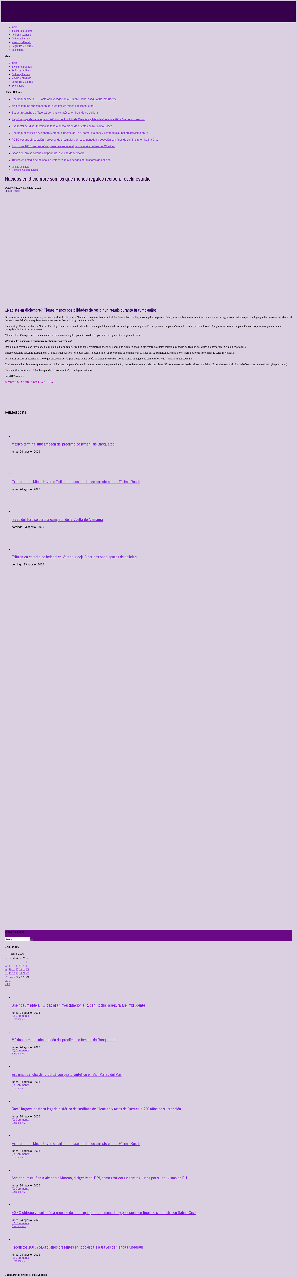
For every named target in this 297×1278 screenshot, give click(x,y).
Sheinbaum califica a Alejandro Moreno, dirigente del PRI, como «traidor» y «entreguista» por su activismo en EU (80, 132)
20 (20, 973)
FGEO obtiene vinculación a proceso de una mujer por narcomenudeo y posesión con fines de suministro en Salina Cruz (85, 139)
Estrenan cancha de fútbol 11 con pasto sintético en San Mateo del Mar (55, 112)
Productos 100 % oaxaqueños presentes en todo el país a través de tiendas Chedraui (63, 146)
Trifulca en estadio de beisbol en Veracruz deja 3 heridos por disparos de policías (61, 159)
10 (10, 969)
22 (27, 973)
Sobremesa (18, 50)
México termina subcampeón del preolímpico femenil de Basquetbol (53, 105)
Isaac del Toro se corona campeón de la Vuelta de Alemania (48, 153)
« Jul (7, 984)
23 (6, 976)
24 (10, 976)
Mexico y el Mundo (21, 42)
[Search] (31, 940)
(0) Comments (20, 1015)
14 (24, 969)
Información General (22, 31)
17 (10, 973)
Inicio (14, 27)
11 (13, 969)
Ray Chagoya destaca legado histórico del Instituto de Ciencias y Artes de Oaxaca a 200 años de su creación (78, 119)
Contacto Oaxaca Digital (25, 169)
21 (24, 973)
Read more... (19, 1018)
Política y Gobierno (21, 34)
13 (20, 969)
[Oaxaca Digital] (93, 11)
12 (17, 969)
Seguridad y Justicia (22, 46)
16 (6, 973)
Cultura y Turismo (21, 38)
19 (17, 973)
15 (27, 969)
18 (13, 973)
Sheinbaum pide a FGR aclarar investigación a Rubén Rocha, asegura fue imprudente (64, 99)
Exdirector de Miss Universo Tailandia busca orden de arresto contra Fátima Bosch (62, 126)
